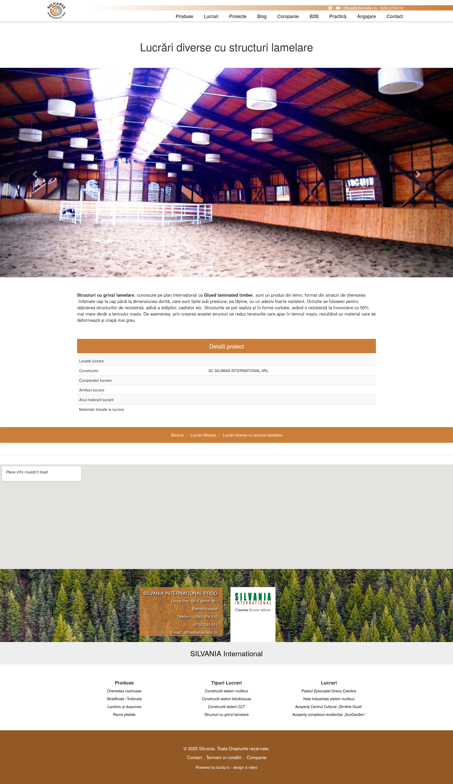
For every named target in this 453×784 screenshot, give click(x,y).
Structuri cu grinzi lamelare (226, 714)
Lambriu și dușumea (124, 706)
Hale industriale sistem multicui (328, 698)
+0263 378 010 (205, 616)
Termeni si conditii (223, 757)
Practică (337, 16)
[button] (34, 172)
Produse (184, 16)
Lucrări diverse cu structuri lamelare (252, 435)
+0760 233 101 (205, 624)
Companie (288, 16)
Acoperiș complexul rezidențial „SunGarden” (328, 714)
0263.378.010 (391, 7)
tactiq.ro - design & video (236, 767)
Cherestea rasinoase (124, 690)
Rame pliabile (124, 714)
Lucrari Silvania (203, 435)
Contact (395, 16)
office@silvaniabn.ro (360, 7)
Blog (262, 16)
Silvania (177, 435)
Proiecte (237, 16)
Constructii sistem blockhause (226, 698)
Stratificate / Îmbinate (124, 698)
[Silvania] (35, 16)
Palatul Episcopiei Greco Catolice (328, 690)
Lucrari (211, 16)
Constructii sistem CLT (226, 706)
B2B (314, 16)
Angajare (366, 16)
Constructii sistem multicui (226, 690)
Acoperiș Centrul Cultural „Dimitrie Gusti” (329, 706)
